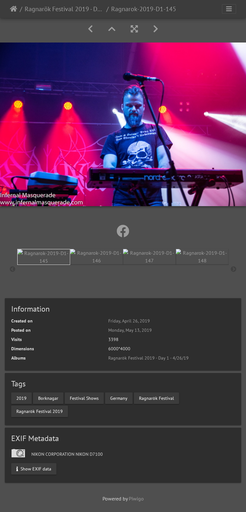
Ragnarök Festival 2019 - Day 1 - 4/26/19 (64, 9)
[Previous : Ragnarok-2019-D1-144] (90, 29)
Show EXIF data (35, 468)
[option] (43, 257)
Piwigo (136, 498)
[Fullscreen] (134, 29)
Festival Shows (84, 398)
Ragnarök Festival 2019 (39, 411)
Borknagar (48, 398)
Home (13, 9)
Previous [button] (12, 269)
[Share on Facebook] (123, 231)
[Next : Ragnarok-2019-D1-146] (155, 29)
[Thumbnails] (112, 29)
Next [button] (233, 269)
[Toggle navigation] (229, 9)
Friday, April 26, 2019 (129, 321)
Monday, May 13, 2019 (130, 330)
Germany (118, 398)
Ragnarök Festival (156, 398)
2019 (21, 398)
